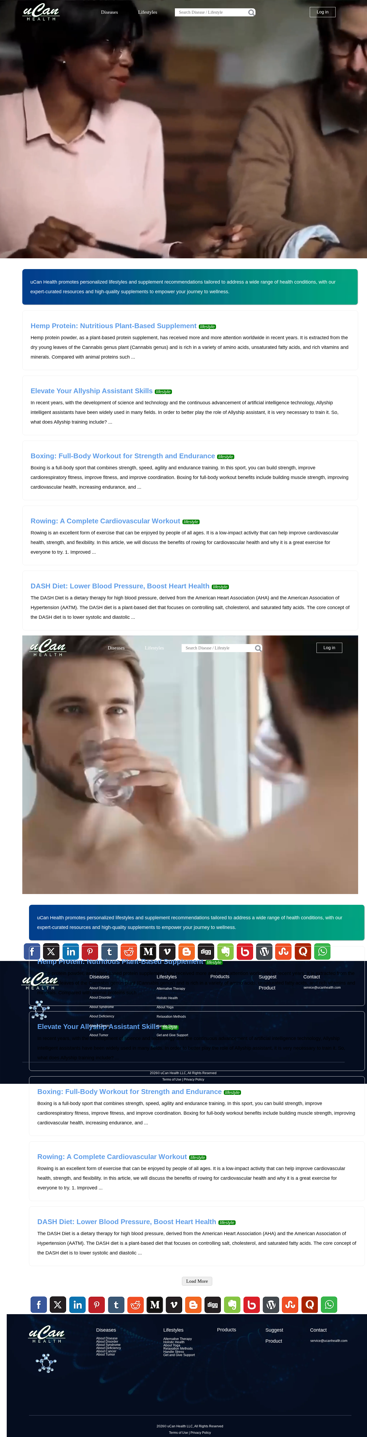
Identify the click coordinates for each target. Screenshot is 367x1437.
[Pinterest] (97, 1305)
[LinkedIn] (77, 1305)
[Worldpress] (270, 1314)
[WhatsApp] (328, 1314)
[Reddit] (135, 1314)
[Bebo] (251, 1314)
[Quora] (309, 1314)
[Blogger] (193, 1314)
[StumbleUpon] (290, 1314)
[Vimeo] (174, 1305)
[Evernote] (232, 1305)
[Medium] (154, 1314)
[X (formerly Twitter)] (58, 1314)
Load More (197, 1281)
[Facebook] (39, 1305)
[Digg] (212, 1314)
